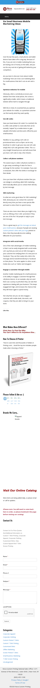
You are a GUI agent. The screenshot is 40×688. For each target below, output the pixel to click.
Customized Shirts (9, 646)
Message (6, 589)
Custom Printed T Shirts (11, 640)
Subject (6, 581)
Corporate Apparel (9, 634)
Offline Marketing (9, 650)
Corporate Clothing (9, 637)
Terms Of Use (20, 683)
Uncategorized (8, 662)
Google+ (26, 680)
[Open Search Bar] (37, 15)
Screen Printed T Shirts (10, 653)
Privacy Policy (16, 680)
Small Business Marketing (11, 656)
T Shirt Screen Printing (10, 659)
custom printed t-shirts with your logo (15, 230)
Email (5, 565)
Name (5, 556)
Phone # (6, 573)
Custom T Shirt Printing (10, 643)
